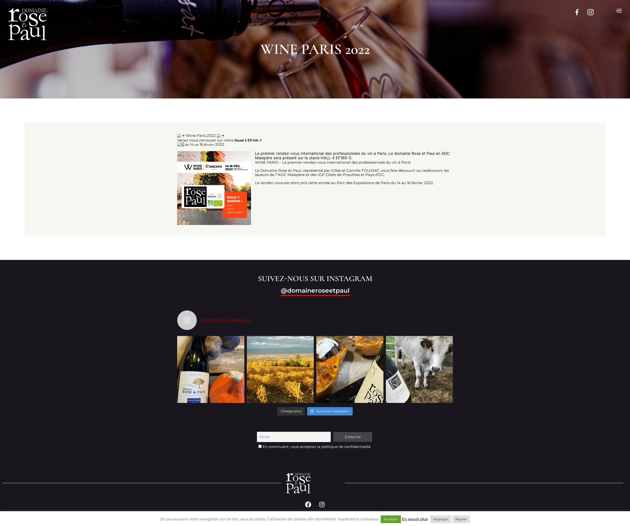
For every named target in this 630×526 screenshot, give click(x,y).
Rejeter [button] (461, 519)
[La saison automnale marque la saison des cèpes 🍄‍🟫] (210, 369)
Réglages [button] (440, 519)
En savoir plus (415, 519)
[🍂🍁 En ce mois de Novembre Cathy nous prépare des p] (349, 369)
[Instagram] (322, 504)
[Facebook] (308, 504)
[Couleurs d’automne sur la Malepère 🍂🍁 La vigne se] (280, 369)
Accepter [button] (391, 519)
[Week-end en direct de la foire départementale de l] (419, 369)
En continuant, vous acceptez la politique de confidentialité (316, 447)
